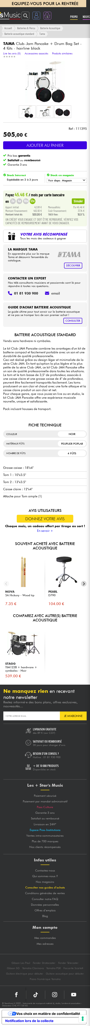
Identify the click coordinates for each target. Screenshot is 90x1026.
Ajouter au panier (45, 145)
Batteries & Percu (26, 28)
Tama (42, 33)
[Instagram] (54, 994)
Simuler (78, 201)
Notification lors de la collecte (29, 1021)
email (55, 293)
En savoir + (45, 531)
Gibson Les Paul (21, 962)
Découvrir (73, 265)
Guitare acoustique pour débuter (65, 973)
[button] (27, 111)
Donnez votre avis (45, 518)
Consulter (73, 320)
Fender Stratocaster (44, 962)
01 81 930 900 (51, 757)
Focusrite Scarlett (73, 968)
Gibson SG (13, 968)
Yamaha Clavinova (33, 968)
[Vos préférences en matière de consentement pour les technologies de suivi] (83, 1019)
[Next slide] (84, 584)
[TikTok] (35, 994)
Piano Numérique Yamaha (45, 979)
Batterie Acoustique (50, 28)
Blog (45, 916)
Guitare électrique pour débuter (24, 973)
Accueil (8, 28)
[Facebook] (16, 994)
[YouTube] (73, 994)
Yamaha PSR (53, 968)
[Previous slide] (6, 584)
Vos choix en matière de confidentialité (48, 1014)
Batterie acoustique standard (19, 33)
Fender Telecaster (68, 962)
